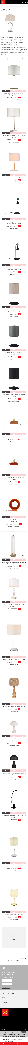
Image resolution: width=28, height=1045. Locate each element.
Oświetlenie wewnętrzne (12, 6)
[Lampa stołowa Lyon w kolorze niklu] (14, 845)
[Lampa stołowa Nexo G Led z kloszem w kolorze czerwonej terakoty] (14, 504)
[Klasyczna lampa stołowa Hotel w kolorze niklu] (14, 637)
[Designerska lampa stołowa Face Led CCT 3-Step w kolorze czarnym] (14, 799)
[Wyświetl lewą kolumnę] (3, 1043)
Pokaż (3, 59)
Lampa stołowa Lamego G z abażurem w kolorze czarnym (14, 395)
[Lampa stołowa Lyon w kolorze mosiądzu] (14, 894)
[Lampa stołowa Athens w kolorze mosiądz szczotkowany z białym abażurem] (14, 77)
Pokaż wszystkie (17, 59)
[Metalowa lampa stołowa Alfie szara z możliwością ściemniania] (14, 727)
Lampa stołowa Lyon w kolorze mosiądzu (14, 915)
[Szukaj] (24, 1043)
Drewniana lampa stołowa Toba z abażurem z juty (14, 707)
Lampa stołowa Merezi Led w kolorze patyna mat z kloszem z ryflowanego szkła (14, 563)
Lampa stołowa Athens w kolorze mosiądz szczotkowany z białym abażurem (14, 94)
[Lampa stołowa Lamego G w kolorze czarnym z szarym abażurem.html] (14, 336)
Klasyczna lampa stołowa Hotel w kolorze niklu (14, 659)
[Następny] (25, 59)
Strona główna (3, 6)
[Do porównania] (14, 91)
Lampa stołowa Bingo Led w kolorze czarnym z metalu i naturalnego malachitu (14, 223)
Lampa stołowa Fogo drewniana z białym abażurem (14, 178)
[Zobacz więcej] (22, 91)
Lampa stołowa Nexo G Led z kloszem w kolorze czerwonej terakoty (14, 520)
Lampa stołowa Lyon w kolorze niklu (14, 866)
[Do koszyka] (6, 91)
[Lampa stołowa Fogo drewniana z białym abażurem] (14, 162)
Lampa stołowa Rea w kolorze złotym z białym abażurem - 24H (14, 605)
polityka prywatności (9, 1041)
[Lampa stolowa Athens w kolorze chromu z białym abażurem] (14, 119)
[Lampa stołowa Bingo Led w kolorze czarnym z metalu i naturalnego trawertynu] (14, 250)
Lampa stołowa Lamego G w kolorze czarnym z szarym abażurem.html (14, 353)
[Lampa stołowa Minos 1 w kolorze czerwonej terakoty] (14, 461)
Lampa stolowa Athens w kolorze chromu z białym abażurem (14, 136)
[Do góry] (10, 1043)
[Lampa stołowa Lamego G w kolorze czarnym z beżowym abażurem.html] (14, 294)
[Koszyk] (26, 2)
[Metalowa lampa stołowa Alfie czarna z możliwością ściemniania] (14, 761)
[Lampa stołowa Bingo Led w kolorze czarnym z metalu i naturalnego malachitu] (14, 204)
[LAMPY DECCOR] (3, 2)
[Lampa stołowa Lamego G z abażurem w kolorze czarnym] (14, 378)
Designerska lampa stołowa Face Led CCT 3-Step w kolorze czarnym (14, 816)
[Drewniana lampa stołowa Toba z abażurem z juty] (14, 687)
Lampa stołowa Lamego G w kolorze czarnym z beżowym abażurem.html (14, 311)
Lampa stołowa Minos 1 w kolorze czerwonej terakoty (14, 478)
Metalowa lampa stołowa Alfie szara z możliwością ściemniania (14, 740)
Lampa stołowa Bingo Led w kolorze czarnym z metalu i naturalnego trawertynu (14, 268)
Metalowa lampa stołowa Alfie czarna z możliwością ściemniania (14, 774)
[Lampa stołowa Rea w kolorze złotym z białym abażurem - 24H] (14, 588)
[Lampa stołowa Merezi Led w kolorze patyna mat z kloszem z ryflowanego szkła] (14, 546)
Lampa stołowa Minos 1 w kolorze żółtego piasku (14, 437)
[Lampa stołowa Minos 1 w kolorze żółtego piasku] (14, 421)
